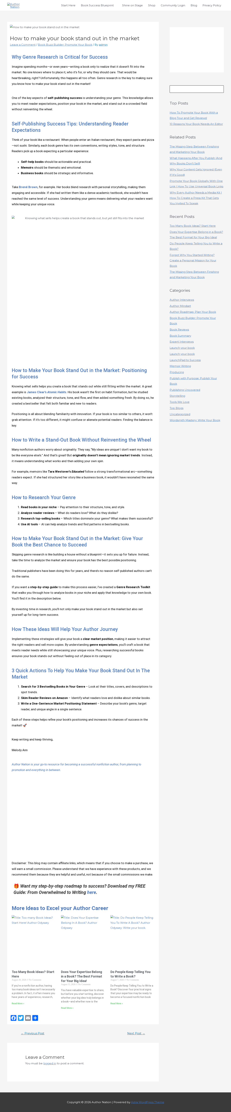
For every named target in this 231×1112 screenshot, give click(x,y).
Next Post (136, 1033)
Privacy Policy (211, 5)
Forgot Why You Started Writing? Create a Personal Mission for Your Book (193, 260)
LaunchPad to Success (185, 360)
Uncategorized (180, 414)
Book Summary (180, 335)
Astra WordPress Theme (147, 1102)
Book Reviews (179, 329)
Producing (177, 372)
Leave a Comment (23, 44)
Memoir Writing (180, 366)
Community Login (173, 5)
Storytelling (177, 396)
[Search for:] (197, 89)
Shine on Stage (132, 5)
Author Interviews (182, 299)
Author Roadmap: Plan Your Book (193, 312)
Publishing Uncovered (185, 390)
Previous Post (32, 1033)
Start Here (68, 5)
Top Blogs (176, 408)
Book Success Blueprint (97, 5)
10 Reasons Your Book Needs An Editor (196, 124)
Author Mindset (180, 306)
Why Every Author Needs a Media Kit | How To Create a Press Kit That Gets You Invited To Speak (196, 198)
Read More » (18, 1003)
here (91, 892)
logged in (49, 1063)
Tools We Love (179, 402)
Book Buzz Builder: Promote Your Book (65, 44)
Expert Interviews (182, 341)
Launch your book (182, 347)
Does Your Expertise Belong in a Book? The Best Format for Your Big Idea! (81, 976)
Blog (194, 5)
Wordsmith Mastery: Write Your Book (195, 420)
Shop (151, 5)
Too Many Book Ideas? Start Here (193, 225)
